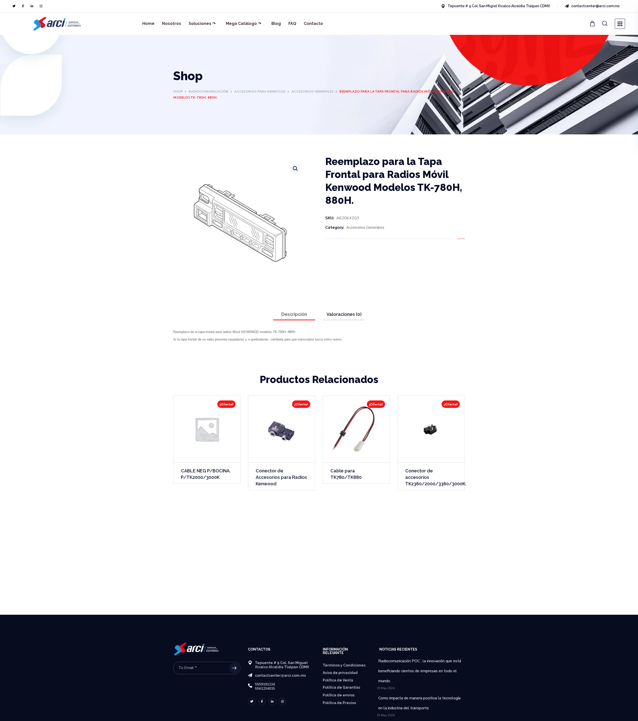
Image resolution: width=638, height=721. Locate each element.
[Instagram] (41, 6)
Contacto (313, 23)
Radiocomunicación (208, 91)
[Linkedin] (32, 6)
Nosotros (171, 23)
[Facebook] (23, 6)
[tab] (294, 314)
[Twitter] (14, 6)
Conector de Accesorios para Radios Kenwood (281, 477)
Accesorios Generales (312, 91)
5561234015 (265, 688)
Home (148, 23)
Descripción (294, 314)
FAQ (292, 23)
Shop (178, 91)
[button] (593, 23)
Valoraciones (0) (344, 314)
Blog (276, 23)
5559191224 (265, 684)
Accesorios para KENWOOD (259, 91)
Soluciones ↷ (202, 23)
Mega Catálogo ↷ (243, 23)
